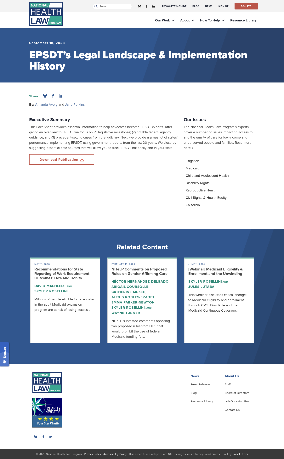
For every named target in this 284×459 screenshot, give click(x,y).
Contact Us (232, 410)
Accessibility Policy (115, 454)
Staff (228, 384)
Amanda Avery (46, 104)
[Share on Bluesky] (45, 96)
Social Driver (240, 454)
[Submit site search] (95, 6)
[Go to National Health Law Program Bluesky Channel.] (139, 6)
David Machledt (50, 286)
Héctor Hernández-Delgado (140, 281)
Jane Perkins (75, 104)
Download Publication (59, 159)
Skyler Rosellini (51, 291)
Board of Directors (237, 393)
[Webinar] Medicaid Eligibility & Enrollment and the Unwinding (215, 271)
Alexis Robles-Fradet (133, 297)
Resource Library (201, 401)
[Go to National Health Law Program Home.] (46, 14)
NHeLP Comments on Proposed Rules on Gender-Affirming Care (139, 271)
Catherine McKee (128, 292)
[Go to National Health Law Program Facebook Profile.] (146, 6)
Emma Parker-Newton (133, 302)
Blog (193, 393)
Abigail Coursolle (130, 287)
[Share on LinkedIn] (60, 96)
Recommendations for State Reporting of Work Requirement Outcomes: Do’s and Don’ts (61, 273)
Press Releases (200, 384)
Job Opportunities (237, 401)
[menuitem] (174, 6)
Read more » (212, 454)
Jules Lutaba (201, 287)
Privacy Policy (92, 454)
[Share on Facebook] (53, 96)
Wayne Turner (125, 313)
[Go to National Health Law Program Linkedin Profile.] (153, 6)
